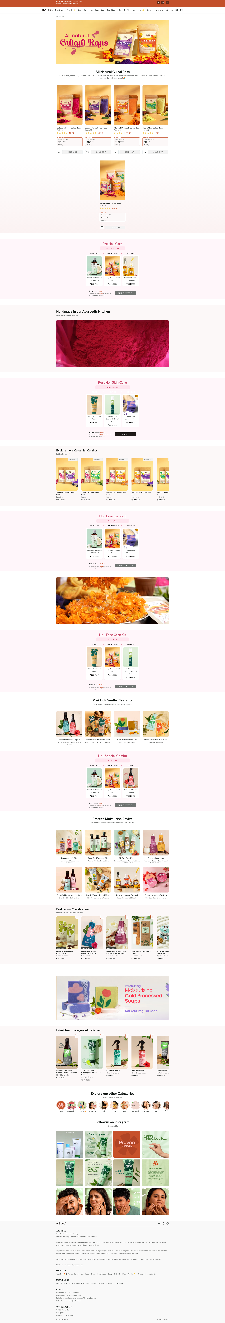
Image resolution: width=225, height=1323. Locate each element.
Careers (101, 1283)
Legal (65, 1283)
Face (87, 1274)
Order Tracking (74, 1283)
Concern (141, 1274)
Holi (62, 16)
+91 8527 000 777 (72, 1292)
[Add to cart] (77, 917)
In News (109, 1283)
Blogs (94, 1283)
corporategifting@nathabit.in (85, 1298)
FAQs (58, 1283)
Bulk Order (119, 1283)
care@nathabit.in (74, 1301)
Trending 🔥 (60, 1274)
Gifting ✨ (132, 1274)
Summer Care (73, 1274)
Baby (110, 1274)
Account (86, 1283)
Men (124, 1274)
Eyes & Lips (102, 1274)
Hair (81, 1274)
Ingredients (151, 1274)
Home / (58, 16)
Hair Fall (117, 1274)
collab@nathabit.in (74, 1295)
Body (93, 1274)
